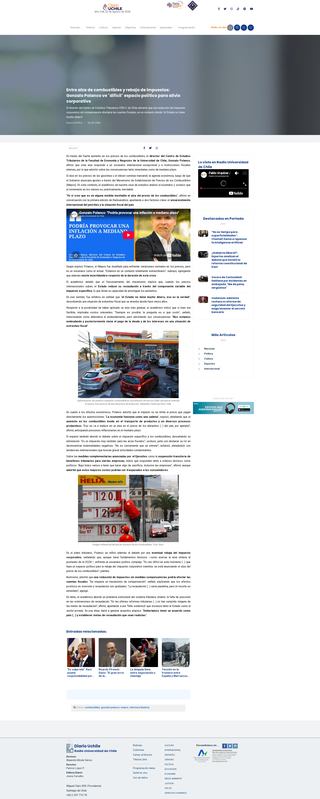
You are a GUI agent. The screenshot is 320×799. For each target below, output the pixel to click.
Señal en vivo (140, 772)
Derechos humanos (176, 793)
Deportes (130, 27)
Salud (168, 788)
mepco (124, 707)
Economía (170, 774)
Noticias (75, 27)
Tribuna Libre (140, 759)
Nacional (73, 148)
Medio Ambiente (173, 778)
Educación (170, 769)
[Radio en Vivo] (230, 28)
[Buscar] (244, 28)
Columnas (138, 749)
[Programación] (237, 28)
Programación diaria (144, 768)
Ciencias (169, 759)
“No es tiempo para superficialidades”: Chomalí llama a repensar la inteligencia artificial (229, 237)
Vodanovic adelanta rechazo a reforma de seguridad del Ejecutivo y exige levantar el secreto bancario (228, 305)
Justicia (169, 783)
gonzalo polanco (110, 707)
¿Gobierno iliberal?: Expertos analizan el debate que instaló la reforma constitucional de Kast (229, 260)
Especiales (166, 27)
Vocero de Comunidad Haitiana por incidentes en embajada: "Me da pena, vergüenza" (229, 282)
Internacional (148, 27)
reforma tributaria (139, 707)
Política (90, 27)
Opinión (116, 27)
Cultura (103, 27)
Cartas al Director (142, 754)
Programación (186, 27)
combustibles (92, 707)
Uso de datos (140, 777)
